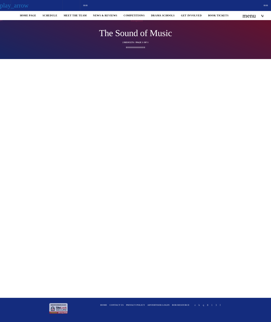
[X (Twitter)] (195, 305)
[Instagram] (203, 305)
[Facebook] (207, 305)
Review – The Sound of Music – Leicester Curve (131, 128)
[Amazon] (216, 305)
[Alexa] (220, 305)
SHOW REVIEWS (92, 121)
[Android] (212, 305)
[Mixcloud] (199, 305)
